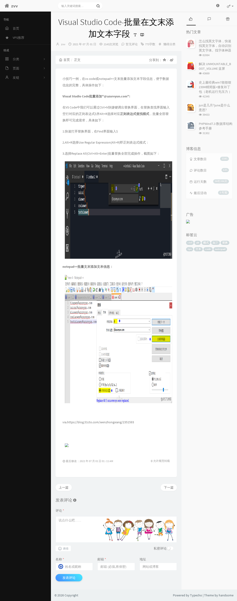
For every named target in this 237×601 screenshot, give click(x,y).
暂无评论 (132, 44)
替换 (225, 242)
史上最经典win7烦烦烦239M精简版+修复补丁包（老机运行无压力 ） (215, 87)
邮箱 (101, 559)
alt (197, 242)
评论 (60, 510)
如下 (215, 242)
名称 (60, 559)
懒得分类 (169, 44)
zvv (63, 44)
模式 (206, 242)
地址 (143, 559)
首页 (66, 60)
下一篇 (169, 487)
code (208, 249)
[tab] (190, 18)
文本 (198, 249)
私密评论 (160, 548)
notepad (220, 249)
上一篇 (64, 487)
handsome (226, 595)
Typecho (196, 595)
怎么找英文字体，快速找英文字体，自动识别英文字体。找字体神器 (215, 45)
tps (190, 249)
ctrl (190, 242)
